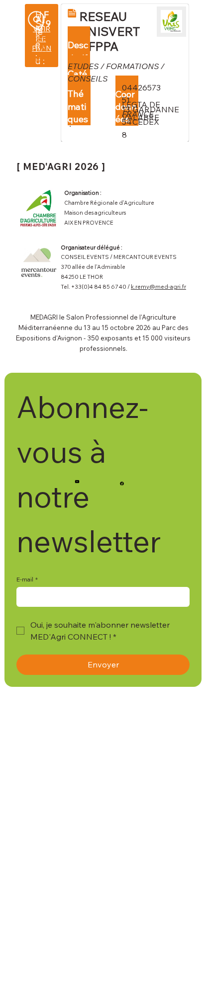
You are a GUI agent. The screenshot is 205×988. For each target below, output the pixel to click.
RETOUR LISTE (41, 49)
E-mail (27, 579)
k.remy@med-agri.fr (158, 286)
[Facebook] (121, 483)
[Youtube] (77, 481)
